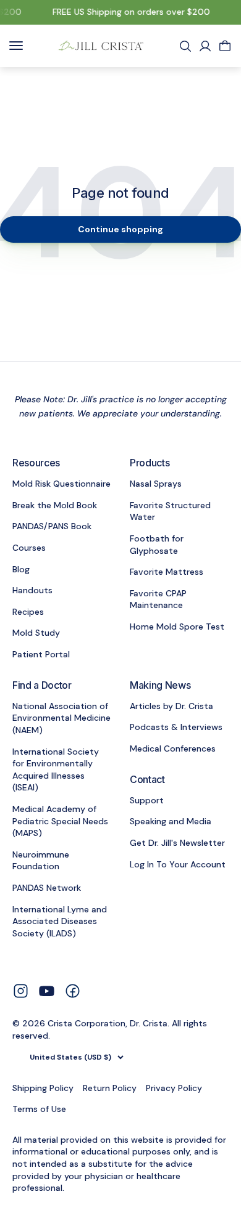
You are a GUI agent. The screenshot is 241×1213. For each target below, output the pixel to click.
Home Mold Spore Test (177, 626)
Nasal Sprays (156, 483)
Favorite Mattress (166, 571)
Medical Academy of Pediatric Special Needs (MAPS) (60, 820)
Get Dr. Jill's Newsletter (177, 842)
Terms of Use (39, 1108)
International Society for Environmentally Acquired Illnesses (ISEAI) (55, 769)
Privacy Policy (174, 1087)
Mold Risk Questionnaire (61, 483)
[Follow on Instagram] (20, 990)
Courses (29, 547)
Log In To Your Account (178, 864)
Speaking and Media (170, 821)
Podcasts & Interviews (176, 726)
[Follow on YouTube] (46, 991)
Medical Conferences (173, 748)
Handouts (32, 590)
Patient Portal (41, 654)
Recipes (28, 611)
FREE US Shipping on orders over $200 (130, 11)
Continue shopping (120, 229)
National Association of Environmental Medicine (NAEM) (61, 718)
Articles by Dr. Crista (171, 706)
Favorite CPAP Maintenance (158, 599)
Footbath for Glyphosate (157, 544)
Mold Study (36, 632)
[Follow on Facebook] (72, 990)
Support (147, 800)
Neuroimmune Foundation (40, 860)
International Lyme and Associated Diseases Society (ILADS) (59, 921)
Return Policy (110, 1087)
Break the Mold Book (54, 505)
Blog (21, 569)
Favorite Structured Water (170, 511)
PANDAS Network (46, 887)
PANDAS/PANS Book (51, 526)
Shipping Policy (43, 1087)
